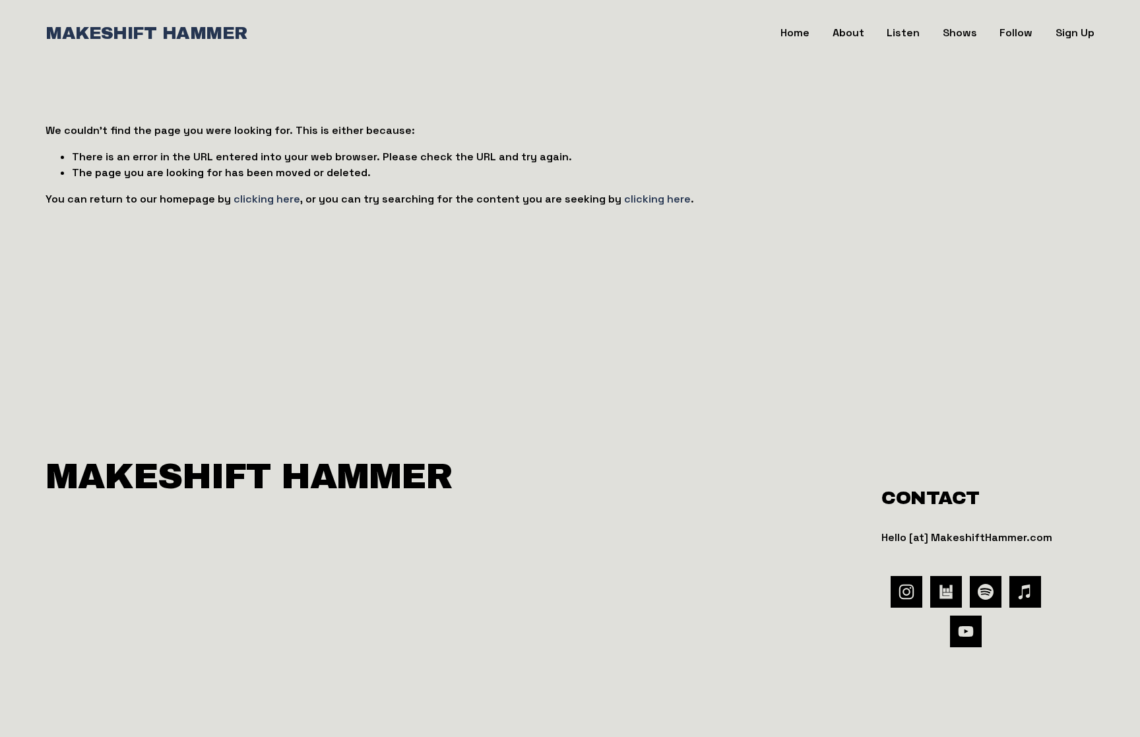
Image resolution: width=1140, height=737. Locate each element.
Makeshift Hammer (146, 33)
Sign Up (1075, 33)
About (848, 33)
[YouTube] (966, 631)
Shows (960, 33)
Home (794, 33)
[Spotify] (985, 592)
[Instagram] (906, 592)
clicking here (267, 199)
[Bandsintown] (946, 592)
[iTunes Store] (1025, 592)
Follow (1015, 33)
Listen (903, 33)
